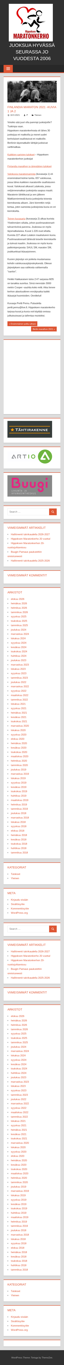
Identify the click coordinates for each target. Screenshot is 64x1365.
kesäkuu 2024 (18, 647)
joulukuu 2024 (18, 629)
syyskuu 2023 (18, 673)
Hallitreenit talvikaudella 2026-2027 (30, 534)
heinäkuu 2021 (19, 712)
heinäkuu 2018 (19, 835)
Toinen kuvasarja (16, 218)
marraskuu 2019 (20, 773)
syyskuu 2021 (18, 708)
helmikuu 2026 (19, 607)
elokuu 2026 (17, 599)
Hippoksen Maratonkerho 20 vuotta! (30, 538)
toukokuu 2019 (19, 791)
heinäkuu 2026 (19, 603)
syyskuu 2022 (18, 690)
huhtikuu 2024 (18, 656)
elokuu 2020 (17, 739)
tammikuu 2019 (19, 808)
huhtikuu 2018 (18, 848)
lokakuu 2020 (18, 730)
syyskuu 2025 (18, 616)
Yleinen (37, 115)
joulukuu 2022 (18, 682)
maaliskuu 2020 (19, 756)
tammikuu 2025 (19, 625)
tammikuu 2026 (19, 612)
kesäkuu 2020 (18, 747)
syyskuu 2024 (18, 642)
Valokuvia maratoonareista (21, 174)
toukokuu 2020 (19, 752)
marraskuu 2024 (20, 634)
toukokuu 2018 (19, 843)
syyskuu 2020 (18, 734)
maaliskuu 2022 (19, 695)
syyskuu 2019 (18, 782)
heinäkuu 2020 (19, 743)
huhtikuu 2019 (18, 795)
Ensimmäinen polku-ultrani (23, 324)
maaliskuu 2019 (19, 800)
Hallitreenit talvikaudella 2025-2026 (30, 560)
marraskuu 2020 (20, 725)
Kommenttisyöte (20, 908)
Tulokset (15, 874)
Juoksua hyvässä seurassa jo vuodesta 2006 (32, 52)
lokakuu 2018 (18, 822)
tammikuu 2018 (19, 852)
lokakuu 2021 (18, 704)
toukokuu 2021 (19, 721)
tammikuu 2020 (19, 765)
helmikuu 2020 (19, 760)
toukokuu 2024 (19, 651)
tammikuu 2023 (19, 677)
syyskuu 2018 (18, 826)
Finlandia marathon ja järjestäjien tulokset (29, 166)
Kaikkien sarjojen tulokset (21, 154)
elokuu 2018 (17, 830)
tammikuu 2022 (19, 699)
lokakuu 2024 (18, 638)
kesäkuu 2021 (18, 717)
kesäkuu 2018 (18, 839)
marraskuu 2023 (20, 664)
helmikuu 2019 (19, 804)
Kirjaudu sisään (19, 899)
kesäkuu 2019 (18, 787)
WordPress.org (19, 912)
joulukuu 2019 (18, 769)
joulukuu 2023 (18, 660)
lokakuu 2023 (18, 669)
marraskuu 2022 (20, 686)
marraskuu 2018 (20, 817)
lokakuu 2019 (18, 778)
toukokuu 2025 (19, 621)
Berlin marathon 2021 (43, 329)
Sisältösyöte (18, 904)
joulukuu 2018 (18, 813)
